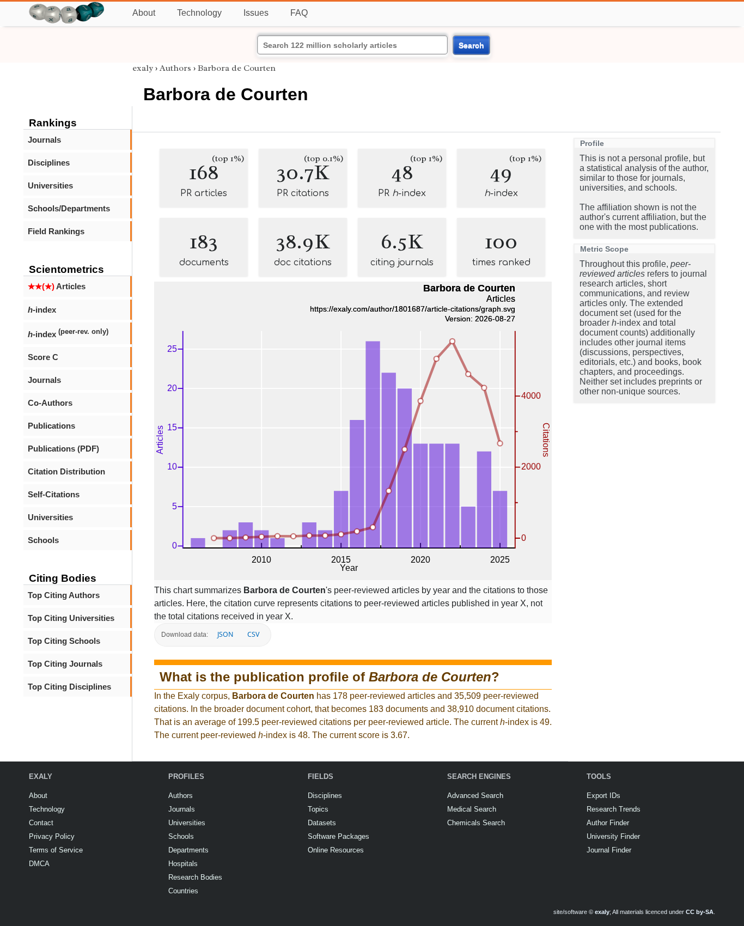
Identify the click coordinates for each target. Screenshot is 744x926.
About (143, 12)
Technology (199, 12)
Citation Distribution (66, 471)
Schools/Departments (69, 208)
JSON (225, 634)
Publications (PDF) (63, 448)
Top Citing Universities (71, 618)
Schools (43, 540)
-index (42, 309)
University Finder (613, 836)
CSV (253, 634)
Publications (51, 425)
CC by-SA (699, 912)
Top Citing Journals (65, 663)
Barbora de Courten (237, 68)
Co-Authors (50, 402)
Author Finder (608, 823)
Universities (50, 185)
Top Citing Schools (64, 640)
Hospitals (183, 864)
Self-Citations (54, 494)
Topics (318, 809)
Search (471, 45)
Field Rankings (56, 231)
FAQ (299, 12)
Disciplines (49, 162)
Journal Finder (609, 850)
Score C (43, 357)
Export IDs (603, 795)
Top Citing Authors (64, 595)
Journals (44, 139)
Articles (57, 286)
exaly (142, 68)
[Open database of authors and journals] (67, 6)
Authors (175, 68)
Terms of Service (56, 850)
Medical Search (471, 809)
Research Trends (614, 809)
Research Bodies (195, 877)
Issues (256, 12)
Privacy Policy (52, 836)
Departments (188, 850)
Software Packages (338, 836)
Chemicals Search (476, 823)
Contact (41, 823)
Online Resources (336, 850)
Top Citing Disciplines (69, 686)
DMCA (39, 864)
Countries (183, 891)
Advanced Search (475, 795)
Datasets (322, 823)
